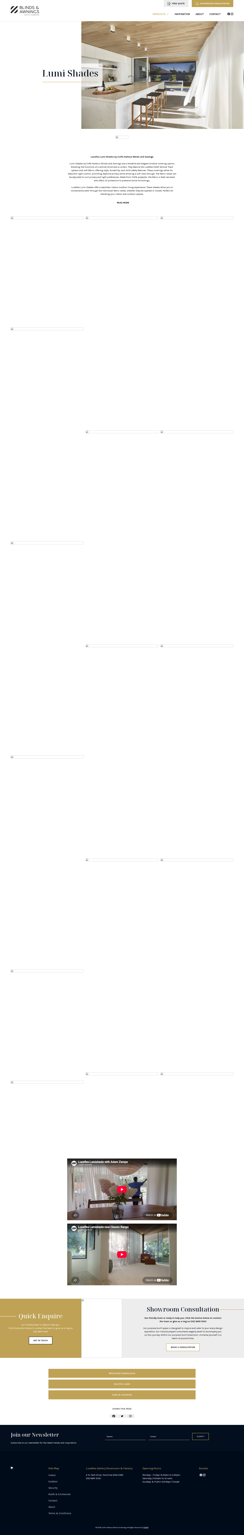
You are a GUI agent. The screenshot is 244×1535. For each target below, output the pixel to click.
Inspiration (182, 14)
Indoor (52, 1475)
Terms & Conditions (59, 1513)
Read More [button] (123, 202)
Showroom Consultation (215, 3)
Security (52, 1487)
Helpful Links (122, 1384)
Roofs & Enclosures (59, 1494)
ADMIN (145, 1528)
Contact (215, 14)
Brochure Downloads (122, 1373)
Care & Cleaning (122, 1394)
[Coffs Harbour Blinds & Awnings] (25, 10)
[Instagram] (130, 1416)
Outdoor (52, 1481)
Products (158, 14)
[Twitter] (122, 1416)
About (200, 14)
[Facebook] (114, 1416)
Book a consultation (183, 1347)
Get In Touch (40, 1340)
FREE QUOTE (178, 3)
